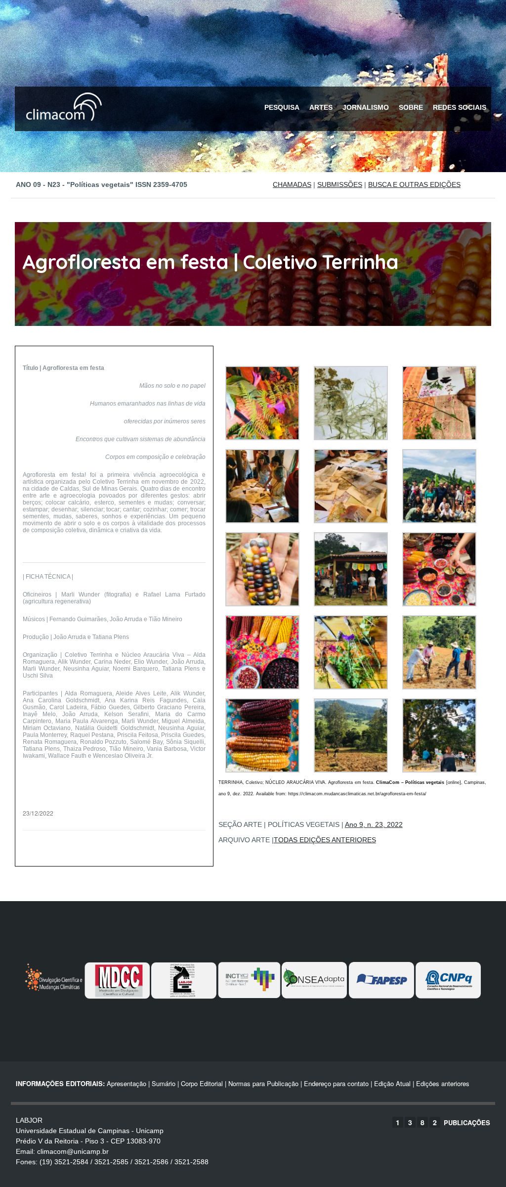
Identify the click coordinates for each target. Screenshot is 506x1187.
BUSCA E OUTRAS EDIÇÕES (414, 184)
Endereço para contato (335, 1083)
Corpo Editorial (202, 1083)
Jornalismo (365, 107)
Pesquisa (281, 107)
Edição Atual (392, 1083)
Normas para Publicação (263, 1083)
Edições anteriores (442, 1083)
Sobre (411, 107)
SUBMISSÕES (339, 184)
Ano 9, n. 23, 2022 (374, 824)
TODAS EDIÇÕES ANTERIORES (325, 840)
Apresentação (126, 1083)
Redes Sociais (459, 107)
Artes (321, 107)
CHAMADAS (292, 184)
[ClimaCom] (62, 127)
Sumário (163, 1083)
